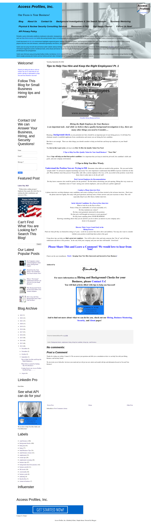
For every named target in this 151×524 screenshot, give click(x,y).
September (24, 357)
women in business (25, 481)
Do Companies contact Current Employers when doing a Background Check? (34, 263)
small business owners (26, 453)
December (24, 348)
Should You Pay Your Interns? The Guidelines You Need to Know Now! (34, 271)
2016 (21, 335)
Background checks (56, 342)
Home (90, 405)
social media (23, 472)
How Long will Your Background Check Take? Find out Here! (34, 298)
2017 (21, 332)
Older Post (130, 405)
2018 (21, 329)
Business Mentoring (121, 21)
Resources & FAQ (80, 26)
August (24, 373)
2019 (21, 326)
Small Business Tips (25, 450)
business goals (23, 474)
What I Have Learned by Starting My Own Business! (30, 364)
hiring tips (85, 342)
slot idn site (30, 41)
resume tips (23, 457)
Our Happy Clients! (102, 26)
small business (92, 342)
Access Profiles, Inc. (35, 7)
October (24, 354)
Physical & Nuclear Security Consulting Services (43, 26)
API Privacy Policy (28, 31)
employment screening (26, 460)
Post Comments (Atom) (60, 408)
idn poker (111, 47)
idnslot (58, 54)
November (24, 351)
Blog (21, 21)
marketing (22, 476)
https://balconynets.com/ (29, 38)
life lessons (23, 469)
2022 (21, 318)
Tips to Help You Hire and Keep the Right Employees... (31, 360)
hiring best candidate (77, 342)
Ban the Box (23, 479)
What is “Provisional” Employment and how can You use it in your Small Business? (34, 281)
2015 (21, 338)
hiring (70, 342)
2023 (21, 315)
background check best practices (28, 465)
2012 (21, 346)
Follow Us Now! (124, 26)
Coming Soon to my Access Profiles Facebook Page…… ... (31, 369)
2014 (21, 340)
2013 (21, 343)
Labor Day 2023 (23, 185)
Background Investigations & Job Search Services (81, 21)
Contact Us (46, 21)
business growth (24, 467)
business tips (23, 462)
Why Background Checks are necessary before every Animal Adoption (34, 289)
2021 (21, 321)
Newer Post (50, 405)
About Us (32, 21)
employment (65, 342)
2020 (21, 323)
